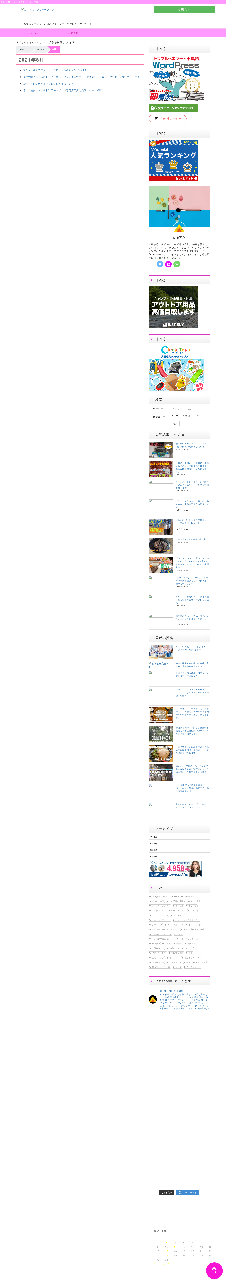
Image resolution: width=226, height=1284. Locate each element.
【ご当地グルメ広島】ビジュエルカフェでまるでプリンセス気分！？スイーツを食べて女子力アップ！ (81, 76)
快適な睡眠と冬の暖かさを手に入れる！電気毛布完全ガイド (192, 665)
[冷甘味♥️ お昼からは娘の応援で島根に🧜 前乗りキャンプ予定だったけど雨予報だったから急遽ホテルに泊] (187, 1183)
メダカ (186, 929)
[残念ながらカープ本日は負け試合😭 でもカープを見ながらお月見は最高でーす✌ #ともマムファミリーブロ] (187, 1102)
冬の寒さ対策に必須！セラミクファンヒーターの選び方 (192, 674)
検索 (175, 423)
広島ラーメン (158, 957)
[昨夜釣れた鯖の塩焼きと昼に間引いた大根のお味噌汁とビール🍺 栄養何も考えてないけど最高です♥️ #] (203, 1040)
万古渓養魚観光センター (163, 938)
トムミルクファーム (161, 920)
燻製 (188, 962)
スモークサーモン (160, 915)
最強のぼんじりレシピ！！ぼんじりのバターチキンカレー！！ (192, 806)
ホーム (33, 33)
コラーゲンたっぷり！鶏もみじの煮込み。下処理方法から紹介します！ (192, 503)
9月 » (166, 1263)
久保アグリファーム (189, 938)
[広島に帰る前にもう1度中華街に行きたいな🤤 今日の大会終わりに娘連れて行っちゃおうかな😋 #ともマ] (187, 1164)
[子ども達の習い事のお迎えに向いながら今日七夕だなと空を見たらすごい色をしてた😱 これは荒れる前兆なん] (156, 1183)
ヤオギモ (199, 929)
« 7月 (157, 1263)
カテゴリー (159, 416)
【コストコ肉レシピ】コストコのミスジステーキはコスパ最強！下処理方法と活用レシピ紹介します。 (192, 467)
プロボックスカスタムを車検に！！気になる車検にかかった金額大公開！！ (192, 692)
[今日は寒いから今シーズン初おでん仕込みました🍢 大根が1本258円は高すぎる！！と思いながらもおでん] (187, 1055)
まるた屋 (195, 901)
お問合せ (184, 9)
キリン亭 (193, 906)
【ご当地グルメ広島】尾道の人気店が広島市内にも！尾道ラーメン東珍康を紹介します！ (192, 749)
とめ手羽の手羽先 (177, 901)
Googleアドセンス (160, 896)
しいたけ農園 (158, 901)
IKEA (176, 896)
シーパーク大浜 (178, 910)
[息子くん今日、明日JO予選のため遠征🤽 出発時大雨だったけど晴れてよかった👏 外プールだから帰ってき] (203, 1173)
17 (166, 1251)
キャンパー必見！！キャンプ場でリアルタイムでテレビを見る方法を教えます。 (192, 484)
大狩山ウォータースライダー (182, 948)
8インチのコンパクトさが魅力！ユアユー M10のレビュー (192, 648)
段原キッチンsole (192, 957)
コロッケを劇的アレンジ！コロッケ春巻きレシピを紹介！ (56, 70)
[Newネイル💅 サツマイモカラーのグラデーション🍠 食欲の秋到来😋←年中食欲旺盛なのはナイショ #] (171, 1102)
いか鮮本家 (189, 896)
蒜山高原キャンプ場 (161, 967)
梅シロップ (174, 957)
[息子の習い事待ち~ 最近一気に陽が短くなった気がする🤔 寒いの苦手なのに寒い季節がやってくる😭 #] (171, 1040)
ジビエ (194, 910)
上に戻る (214, 1272)
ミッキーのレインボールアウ (165, 929)
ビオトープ (157, 924)
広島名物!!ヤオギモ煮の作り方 (191, 539)
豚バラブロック (193, 967)
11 (175, 1246)
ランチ (180, 934)
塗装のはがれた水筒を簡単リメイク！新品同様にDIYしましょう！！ (192, 523)
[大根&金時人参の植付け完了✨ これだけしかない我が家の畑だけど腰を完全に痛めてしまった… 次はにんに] (171, 1164)
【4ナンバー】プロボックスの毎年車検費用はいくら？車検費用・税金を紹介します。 (192, 580)
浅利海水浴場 (175, 962)
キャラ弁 (179, 906)
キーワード (159, 408)
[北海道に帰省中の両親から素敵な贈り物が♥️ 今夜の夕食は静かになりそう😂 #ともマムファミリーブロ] (203, 1183)
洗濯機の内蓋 (158, 962)
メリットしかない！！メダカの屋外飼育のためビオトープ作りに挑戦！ (192, 599)
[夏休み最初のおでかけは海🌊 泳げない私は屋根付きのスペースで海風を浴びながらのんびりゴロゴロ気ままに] (171, 1173)
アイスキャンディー (161, 906)
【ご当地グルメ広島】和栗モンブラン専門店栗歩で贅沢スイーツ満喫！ (63, 90)
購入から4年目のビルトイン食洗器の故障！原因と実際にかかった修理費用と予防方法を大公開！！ (192, 768)
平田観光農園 (177, 953)
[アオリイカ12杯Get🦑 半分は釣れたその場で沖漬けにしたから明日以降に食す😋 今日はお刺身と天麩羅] (203, 1102)
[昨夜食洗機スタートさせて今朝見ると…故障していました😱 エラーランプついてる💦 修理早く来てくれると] (156, 1164)
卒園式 (179, 943)
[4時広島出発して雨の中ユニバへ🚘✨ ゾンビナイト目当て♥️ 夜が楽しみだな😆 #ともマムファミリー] (156, 1128)
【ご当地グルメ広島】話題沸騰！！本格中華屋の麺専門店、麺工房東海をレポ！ (192, 788)
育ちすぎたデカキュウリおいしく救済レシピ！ (49, 83)
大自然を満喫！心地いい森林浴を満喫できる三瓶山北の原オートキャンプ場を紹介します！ (192, 730)
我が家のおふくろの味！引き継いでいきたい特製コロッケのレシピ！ (192, 618)
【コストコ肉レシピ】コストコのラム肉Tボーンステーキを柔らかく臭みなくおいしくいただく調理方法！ (192, 563)
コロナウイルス (159, 910)
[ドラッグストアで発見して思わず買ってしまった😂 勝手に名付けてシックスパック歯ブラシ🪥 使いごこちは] (187, 1173)
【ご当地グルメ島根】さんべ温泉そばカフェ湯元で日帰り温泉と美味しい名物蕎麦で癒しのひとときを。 (192, 713)
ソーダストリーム (181, 915)
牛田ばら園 (201, 962)
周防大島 (191, 943)
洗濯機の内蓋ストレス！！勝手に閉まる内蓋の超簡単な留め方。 (192, 445)
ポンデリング (195, 924)
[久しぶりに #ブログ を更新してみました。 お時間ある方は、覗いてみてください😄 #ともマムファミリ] (156, 1037)
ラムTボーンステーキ (162, 934)
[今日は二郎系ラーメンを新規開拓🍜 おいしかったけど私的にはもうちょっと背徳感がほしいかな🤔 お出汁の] (156, 1173)
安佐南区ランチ (159, 953)
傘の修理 (156, 943)
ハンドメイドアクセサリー (187, 920)
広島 (191, 953)
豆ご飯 (178, 967)
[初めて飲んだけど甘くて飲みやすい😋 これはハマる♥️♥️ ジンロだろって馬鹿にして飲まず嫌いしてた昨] (171, 1183)
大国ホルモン (158, 948)
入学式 (168, 943)
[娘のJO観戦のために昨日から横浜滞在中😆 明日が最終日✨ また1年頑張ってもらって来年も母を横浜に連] (203, 1164)
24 (166, 1255)
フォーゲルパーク (175, 924)
